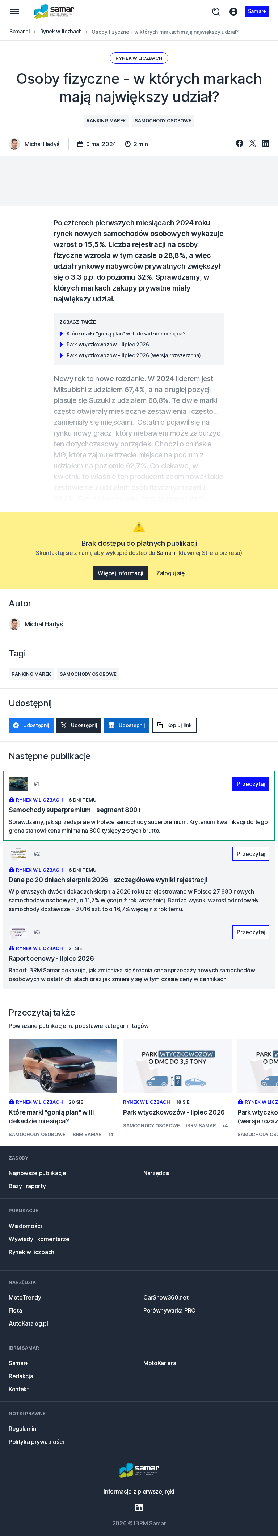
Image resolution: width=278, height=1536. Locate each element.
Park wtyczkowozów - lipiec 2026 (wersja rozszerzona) (134, 355)
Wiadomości (25, 1226)
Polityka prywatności (36, 1441)
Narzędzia (156, 1173)
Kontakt (19, 1389)
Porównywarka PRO (169, 1310)
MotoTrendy (25, 1297)
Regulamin (22, 1428)
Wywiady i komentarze (39, 1239)
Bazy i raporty (27, 1186)
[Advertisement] (139, 180)
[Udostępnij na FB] (239, 144)
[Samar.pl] (139, 1471)
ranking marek (106, 120)
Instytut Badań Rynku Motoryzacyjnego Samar (54, 11)
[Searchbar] (216, 11)
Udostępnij (36, 725)
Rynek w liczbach (139, 58)
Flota (15, 1310)
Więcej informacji (120, 573)
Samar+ (257, 11)
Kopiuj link (179, 725)
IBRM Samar (86, 1134)
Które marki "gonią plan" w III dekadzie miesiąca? (126, 333)
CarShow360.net (166, 1297)
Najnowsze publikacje (37, 1173)
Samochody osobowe (163, 120)
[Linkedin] (139, 1507)
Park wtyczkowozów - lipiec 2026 (108, 344)
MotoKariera (159, 1363)
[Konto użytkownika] (233, 11)
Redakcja (21, 1376)
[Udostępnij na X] (252, 144)
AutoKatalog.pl (28, 1323)
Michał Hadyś (44, 624)
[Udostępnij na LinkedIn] (265, 144)
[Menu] (14, 11)
